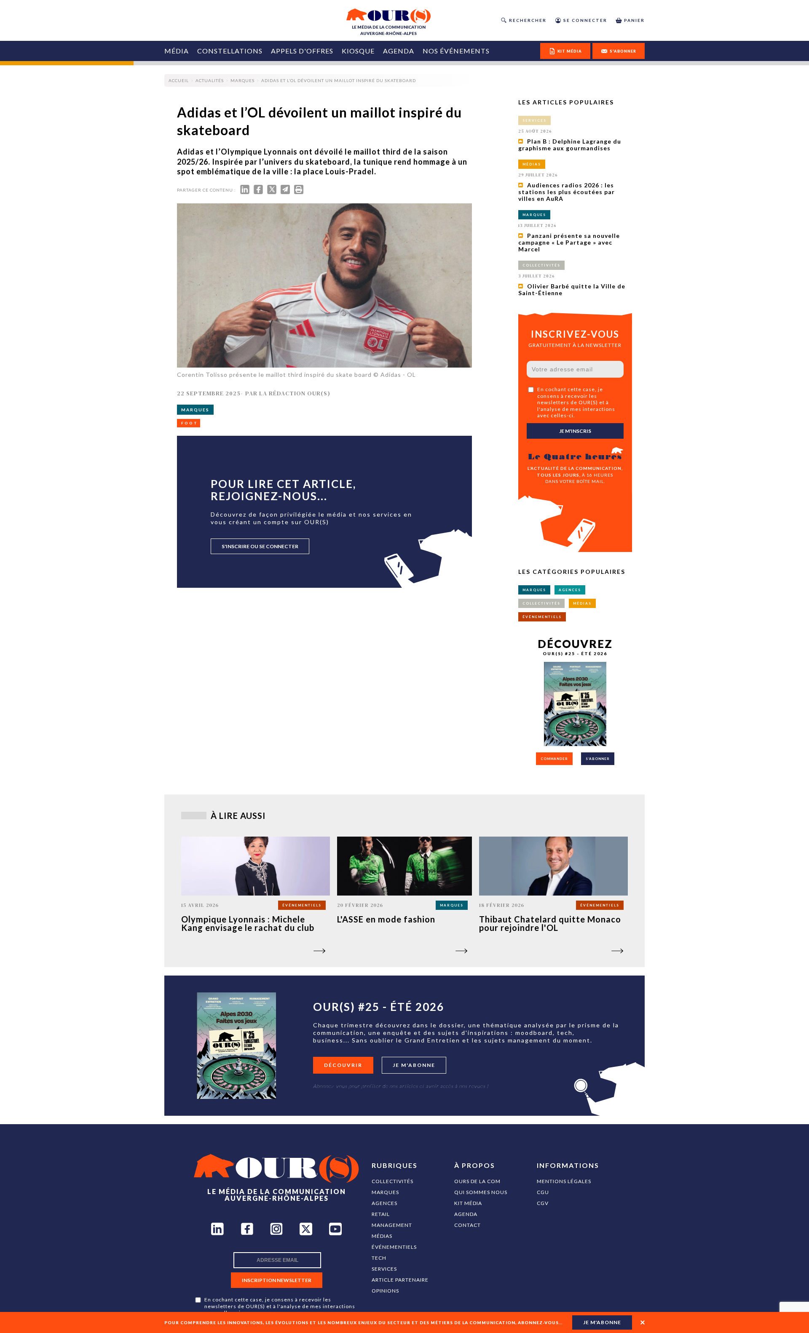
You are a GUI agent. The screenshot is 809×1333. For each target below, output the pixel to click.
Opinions (385, 1291)
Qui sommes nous (480, 1192)
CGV (543, 1203)
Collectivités (392, 1181)
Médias (382, 1236)
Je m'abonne (414, 1065)
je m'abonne (602, 1322)
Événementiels (394, 1247)
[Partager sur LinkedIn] (244, 191)
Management (392, 1225)
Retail (381, 1214)
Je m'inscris (575, 431)
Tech (379, 1258)
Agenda (398, 51)
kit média (569, 51)
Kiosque (358, 51)
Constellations (230, 51)
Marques (385, 1192)
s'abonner (623, 51)
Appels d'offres (302, 51)
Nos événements (456, 51)
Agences (384, 1203)
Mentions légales (564, 1181)
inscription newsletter (276, 1280)
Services (384, 1269)
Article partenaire (400, 1280)
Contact (467, 1225)
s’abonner (598, 759)
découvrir (343, 1065)
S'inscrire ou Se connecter (260, 546)
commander (554, 759)
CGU (543, 1192)
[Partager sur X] (271, 191)
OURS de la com (477, 1181)
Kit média (468, 1203)
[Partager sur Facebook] (258, 191)
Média (176, 51)
